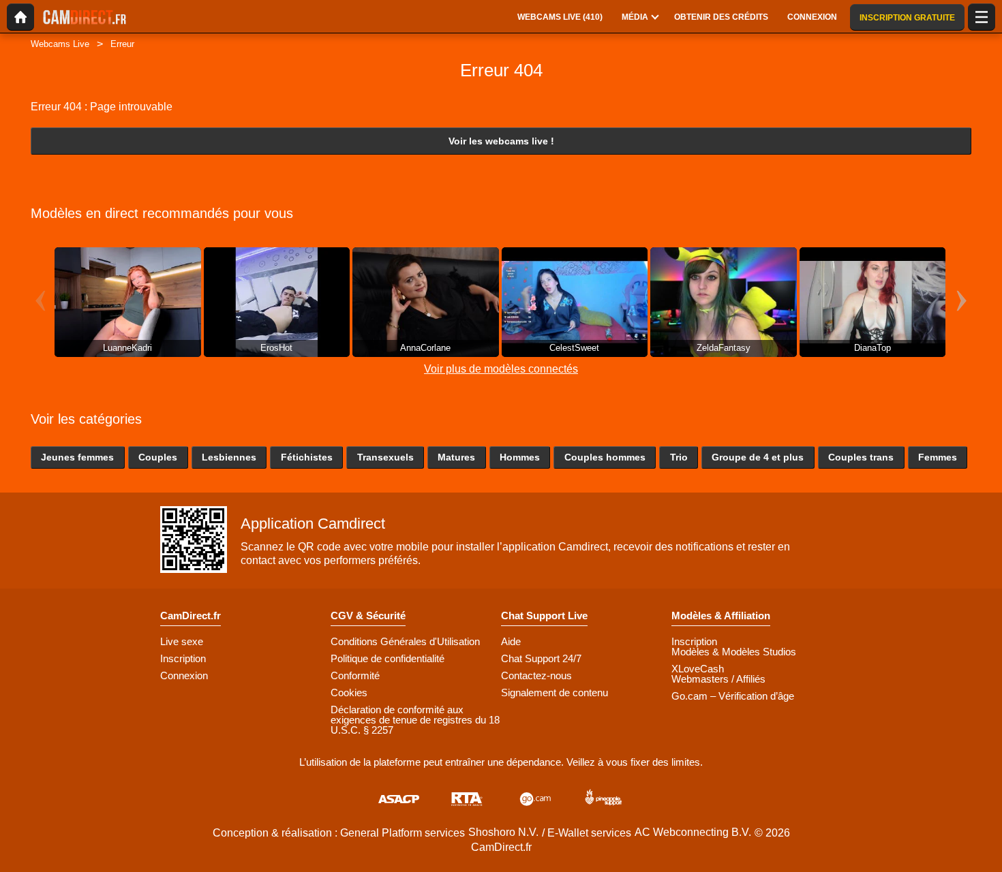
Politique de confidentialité (387, 658)
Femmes (937, 457)
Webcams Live (60, 44)
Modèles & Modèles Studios (733, 651)
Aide (511, 641)
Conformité (355, 675)
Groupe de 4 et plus (758, 457)
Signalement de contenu (554, 692)
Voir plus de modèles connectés (501, 369)
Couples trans (861, 457)
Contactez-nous (536, 675)
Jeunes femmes (77, 457)
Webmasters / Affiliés (718, 679)
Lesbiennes (229, 457)
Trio (679, 457)
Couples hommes (605, 457)
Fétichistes (307, 457)
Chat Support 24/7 (541, 658)
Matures (456, 457)
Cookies (349, 692)
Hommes (520, 457)
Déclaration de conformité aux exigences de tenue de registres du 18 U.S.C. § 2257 (415, 720)
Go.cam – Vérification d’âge (732, 696)
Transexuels (385, 457)
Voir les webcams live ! (501, 141)
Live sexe (181, 641)
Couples (157, 457)
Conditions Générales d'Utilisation (405, 641)
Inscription (183, 658)
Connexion (184, 675)
